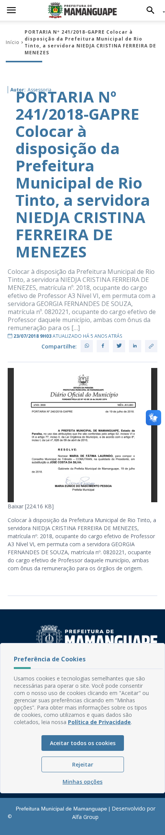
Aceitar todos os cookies (83, 743)
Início (13, 42)
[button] (152, 10)
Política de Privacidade (99, 722)
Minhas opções (82, 781)
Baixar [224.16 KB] (31, 506)
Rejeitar (82, 764)
